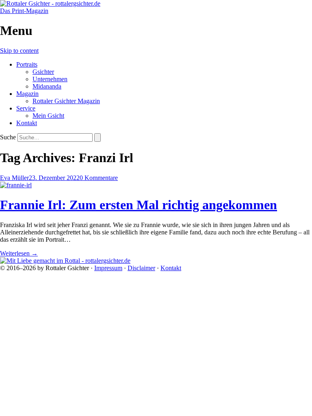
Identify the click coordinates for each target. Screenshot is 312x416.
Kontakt (26, 122)
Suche (8, 137)
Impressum (108, 267)
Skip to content (19, 50)
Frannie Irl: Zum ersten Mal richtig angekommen (138, 204)
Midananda (46, 86)
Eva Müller (14, 177)
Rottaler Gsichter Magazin (66, 101)
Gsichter (43, 71)
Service (25, 108)
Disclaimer (141, 267)
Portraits (26, 64)
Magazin (27, 93)
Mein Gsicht (48, 115)
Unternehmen (49, 79)
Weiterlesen (19, 253)
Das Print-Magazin (24, 10)
